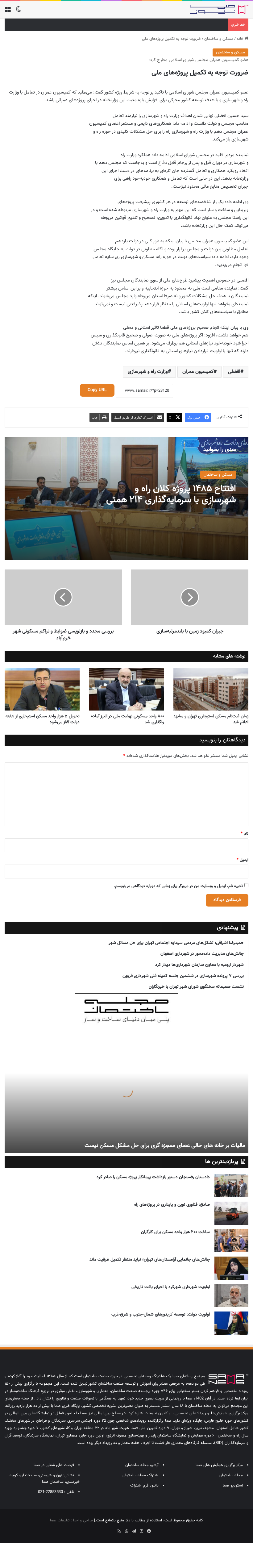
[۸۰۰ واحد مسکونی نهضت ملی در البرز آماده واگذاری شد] (126, 689)
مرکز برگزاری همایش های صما (219, 1465)
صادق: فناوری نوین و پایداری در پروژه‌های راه (172, 1204)
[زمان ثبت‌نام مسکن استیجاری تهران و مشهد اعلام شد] (210, 689)
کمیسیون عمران (198, 372)
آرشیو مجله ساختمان (142, 1465)
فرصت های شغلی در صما (54, 1465)
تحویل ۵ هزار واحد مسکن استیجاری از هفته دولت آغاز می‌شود (43, 719)
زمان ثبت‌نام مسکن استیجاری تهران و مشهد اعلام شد (210, 719)
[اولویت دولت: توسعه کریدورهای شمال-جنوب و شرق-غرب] (231, 1323)
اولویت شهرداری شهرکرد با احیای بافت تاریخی (170, 1287)
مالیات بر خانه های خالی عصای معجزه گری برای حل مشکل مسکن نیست (165, 1145)
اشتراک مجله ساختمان (140, 1475)
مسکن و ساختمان (218, 39)
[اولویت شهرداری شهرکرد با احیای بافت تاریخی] (231, 1295)
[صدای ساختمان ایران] (219, 9)
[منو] (8, 12)
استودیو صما (233, 1486)
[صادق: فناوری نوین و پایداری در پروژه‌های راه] (231, 1213)
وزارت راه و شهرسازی (148, 372)
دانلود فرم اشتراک (144, 1486)
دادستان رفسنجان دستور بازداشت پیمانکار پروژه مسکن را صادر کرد (153, 1177)
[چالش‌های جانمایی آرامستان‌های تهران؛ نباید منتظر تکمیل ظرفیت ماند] (231, 1268)
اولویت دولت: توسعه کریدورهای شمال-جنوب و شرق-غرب (160, 1314)
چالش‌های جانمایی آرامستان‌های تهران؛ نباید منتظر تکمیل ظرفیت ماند (149, 1259)
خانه (241, 39)
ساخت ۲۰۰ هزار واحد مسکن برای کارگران (175, 1232)
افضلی (234, 372)
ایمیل (242, 860)
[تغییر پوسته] (18, 12)
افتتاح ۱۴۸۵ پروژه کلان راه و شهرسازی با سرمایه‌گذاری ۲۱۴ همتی (171, 494)
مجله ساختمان (231, 1475)
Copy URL (97, 390)
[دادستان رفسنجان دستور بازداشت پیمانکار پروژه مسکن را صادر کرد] (231, 1185)
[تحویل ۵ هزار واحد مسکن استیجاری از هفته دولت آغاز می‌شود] (42, 689)
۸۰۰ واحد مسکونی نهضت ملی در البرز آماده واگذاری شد (127, 719)
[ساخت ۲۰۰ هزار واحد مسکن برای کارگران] (231, 1240)
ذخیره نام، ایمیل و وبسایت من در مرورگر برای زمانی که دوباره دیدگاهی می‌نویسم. (178, 886)
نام (244, 834)
